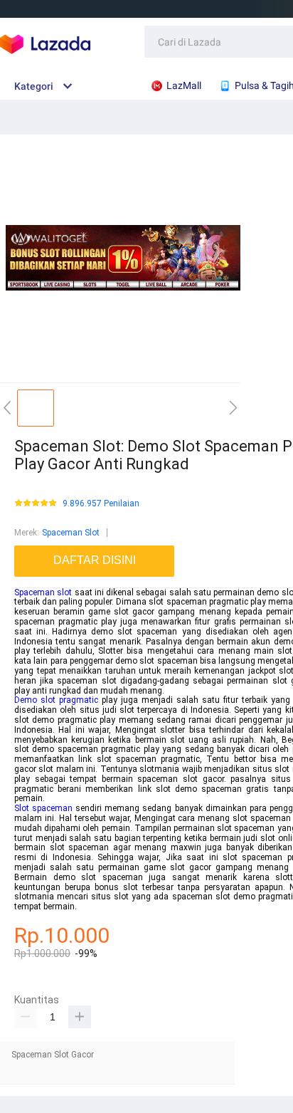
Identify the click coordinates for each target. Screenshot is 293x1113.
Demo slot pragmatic (56, 700)
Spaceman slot (43, 592)
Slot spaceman (43, 808)
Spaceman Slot (71, 533)
